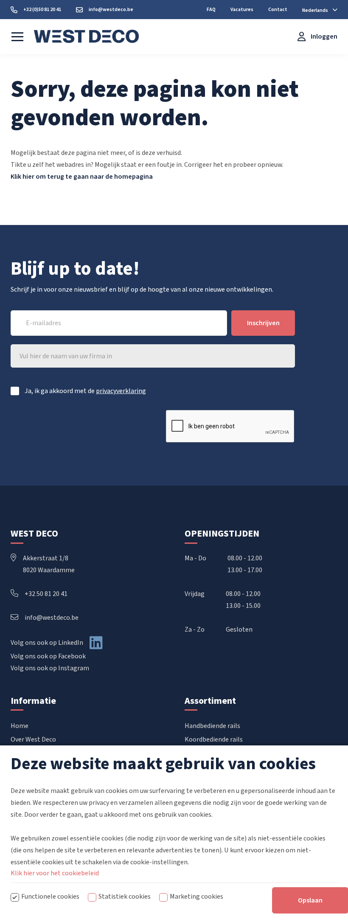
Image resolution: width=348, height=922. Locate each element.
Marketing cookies (196, 896)
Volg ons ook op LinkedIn (47, 642)
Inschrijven (263, 323)
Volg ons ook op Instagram (50, 668)
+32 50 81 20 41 (46, 594)
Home (19, 726)
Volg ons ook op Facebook (48, 656)
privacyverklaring (121, 391)
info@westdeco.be (52, 617)
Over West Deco (33, 739)
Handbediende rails (212, 726)
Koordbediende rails (214, 739)
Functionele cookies (50, 896)
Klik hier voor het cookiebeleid (55, 873)
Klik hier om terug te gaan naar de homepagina (82, 176)
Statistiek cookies (124, 896)
